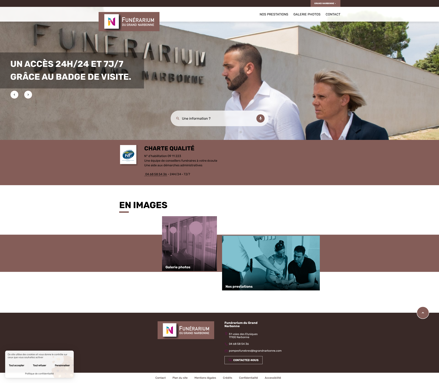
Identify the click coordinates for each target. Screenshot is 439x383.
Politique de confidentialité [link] (39, 373)
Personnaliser (62, 365)
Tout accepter (16, 365)
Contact (333, 14)
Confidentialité (248, 377)
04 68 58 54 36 (156, 174)
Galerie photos (307, 14)
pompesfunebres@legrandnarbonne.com (255, 350)
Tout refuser (39, 365)
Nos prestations (274, 14)
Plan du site (180, 377)
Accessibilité (273, 377)
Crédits (227, 377)
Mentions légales (205, 377)
